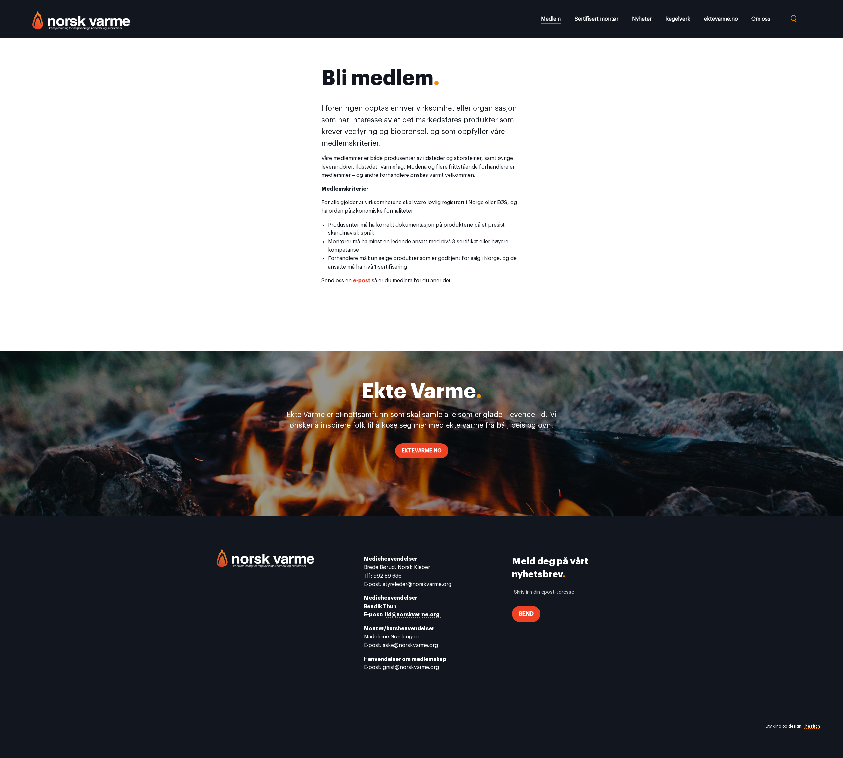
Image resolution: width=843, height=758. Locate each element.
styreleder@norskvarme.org (417, 584)
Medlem (551, 19)
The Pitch (811, 726)
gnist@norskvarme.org (411, 667)
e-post (361, 280)
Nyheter (642, 19)
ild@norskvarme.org (413, 614)
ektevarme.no (721, 19)
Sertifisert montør (596, 19)
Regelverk (678, 19)
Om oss (760, 19)
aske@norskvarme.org (410, 645)
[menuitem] (553, 20)
